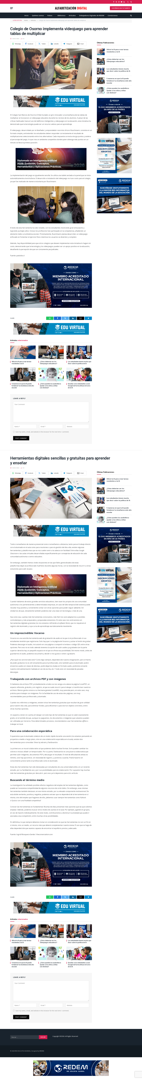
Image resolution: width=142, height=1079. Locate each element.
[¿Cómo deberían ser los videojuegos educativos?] (51, 352)
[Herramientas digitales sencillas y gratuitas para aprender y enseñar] (51, 498)
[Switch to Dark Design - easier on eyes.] (128, 2)
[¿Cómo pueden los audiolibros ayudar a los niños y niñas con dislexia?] (51, 374)
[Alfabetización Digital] (71, 8)
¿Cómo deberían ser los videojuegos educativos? (48, 362)
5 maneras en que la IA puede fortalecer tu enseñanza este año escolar (23, 386)
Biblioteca (61, 15)
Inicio (26, 15)
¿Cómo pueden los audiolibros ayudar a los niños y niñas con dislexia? (50, 386)
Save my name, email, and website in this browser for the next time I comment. (42, 432)
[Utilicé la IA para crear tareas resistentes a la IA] (23, 352)
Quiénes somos (38, 15)
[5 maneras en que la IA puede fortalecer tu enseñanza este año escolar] (23, 374)
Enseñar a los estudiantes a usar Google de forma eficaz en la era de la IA (79, 386)
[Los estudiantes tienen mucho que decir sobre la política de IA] (79, 352)
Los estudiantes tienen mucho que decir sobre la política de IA (79, 362)
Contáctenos (113, 15)
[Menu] (11, 8)
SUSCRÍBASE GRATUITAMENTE (121, 8)
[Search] (131, 2)
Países (49, 15)
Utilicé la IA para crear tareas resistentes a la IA (21, 362)
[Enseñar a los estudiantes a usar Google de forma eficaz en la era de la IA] (79, 374)
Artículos (72, 15)
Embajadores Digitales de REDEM (91, 15)
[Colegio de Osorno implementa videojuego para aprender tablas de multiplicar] (51, 69)
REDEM (42, 1051)
